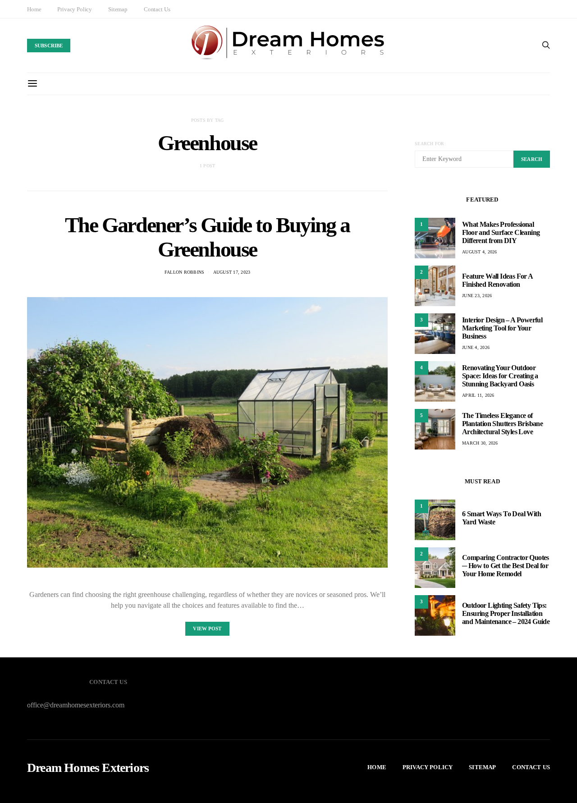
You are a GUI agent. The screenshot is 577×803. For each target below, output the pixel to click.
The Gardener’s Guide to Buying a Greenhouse (207, 237)
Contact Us (157, 9)
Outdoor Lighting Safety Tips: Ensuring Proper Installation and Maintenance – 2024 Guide (506, 613)
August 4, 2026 (479, 251)
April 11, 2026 (478, 395)
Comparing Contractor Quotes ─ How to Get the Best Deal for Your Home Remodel (505, 566)
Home (34, 9)
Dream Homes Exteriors (88, 768)
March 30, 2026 (480, 443)
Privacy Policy (74, 9)
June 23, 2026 (477, 295)
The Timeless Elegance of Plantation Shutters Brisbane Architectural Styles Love (502, 424)
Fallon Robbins (185, 272)
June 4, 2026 (476, 347)
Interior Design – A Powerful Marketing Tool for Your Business (502, 328)
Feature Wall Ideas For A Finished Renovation (497, 280)
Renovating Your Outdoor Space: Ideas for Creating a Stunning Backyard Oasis (500, 376)
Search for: (430, 143)
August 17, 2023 (232, 272)
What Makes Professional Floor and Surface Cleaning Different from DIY (501, 232)
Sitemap (118, 9)
